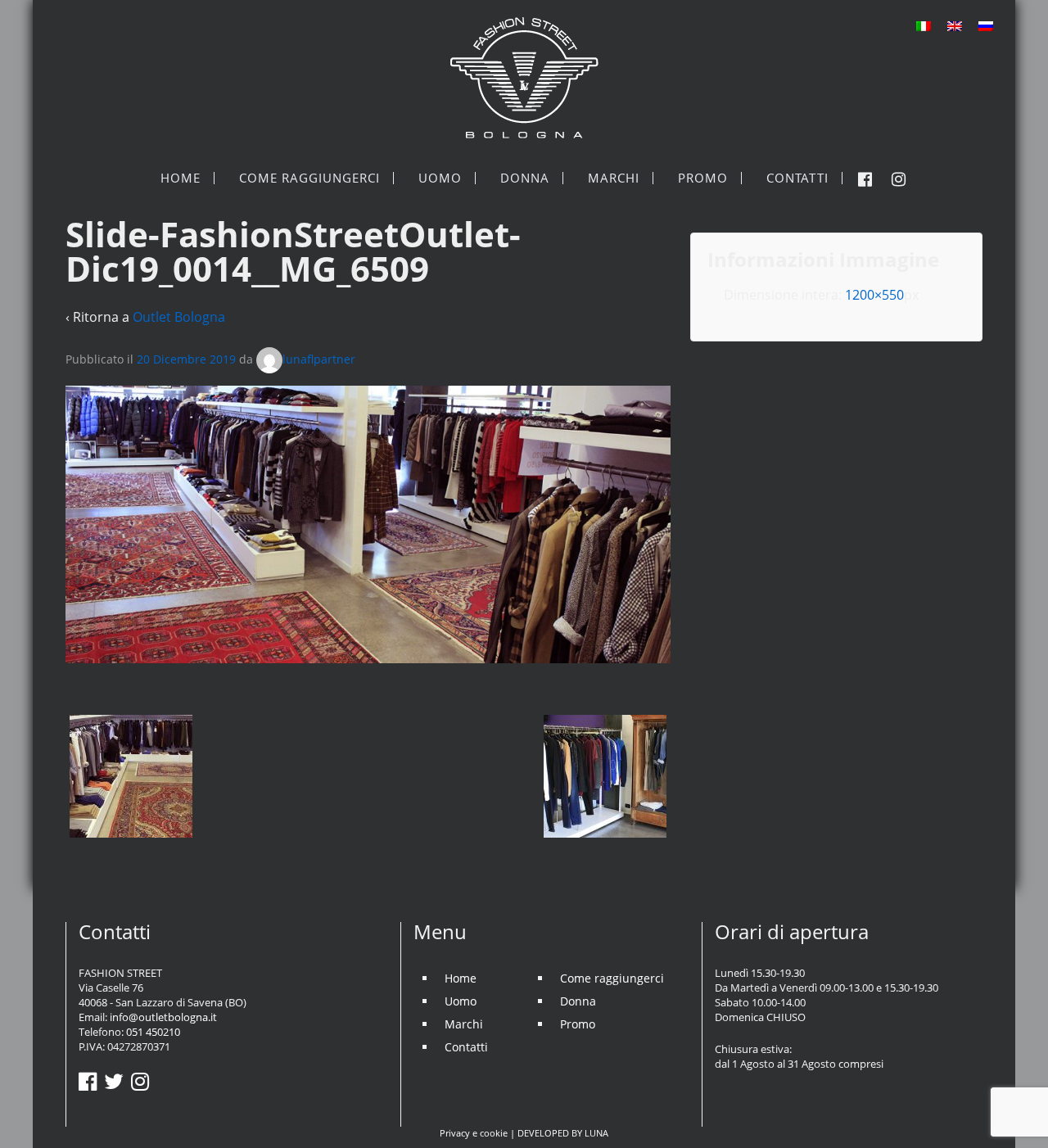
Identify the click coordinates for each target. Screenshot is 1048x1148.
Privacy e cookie (474, 1133)
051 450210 (153, 1031)
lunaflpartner (318, 359)
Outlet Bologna (179, 317)
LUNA (596, 1133)
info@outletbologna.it (163, 1017)
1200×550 (874, 295)
